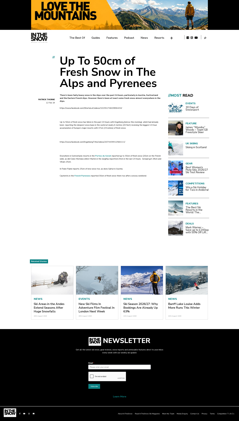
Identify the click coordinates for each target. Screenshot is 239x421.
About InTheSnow (125, 414)
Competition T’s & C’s (225, 414)
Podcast (129, 38)
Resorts (159, 38)
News (144, 38)
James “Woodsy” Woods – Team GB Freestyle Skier (197, 129)
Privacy (204, 414)
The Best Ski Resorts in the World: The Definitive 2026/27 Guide (197, 210)
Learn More (119, 396)
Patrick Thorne (46, 99)
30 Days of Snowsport (192, 108)
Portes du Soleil (103, 156)
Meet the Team (168, 414)
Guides (95, 38)
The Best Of (77, 38)
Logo (39, 38)
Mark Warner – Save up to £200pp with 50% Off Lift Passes (197, 230)
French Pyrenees (82, 175)
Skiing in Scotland (196, 147)
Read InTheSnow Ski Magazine (147, 414)
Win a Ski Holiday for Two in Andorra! (197, 188)
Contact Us (194, 414)
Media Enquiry (182, 414)
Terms (212, 414)
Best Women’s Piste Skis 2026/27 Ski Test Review (197, 170)
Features (112, 38)
